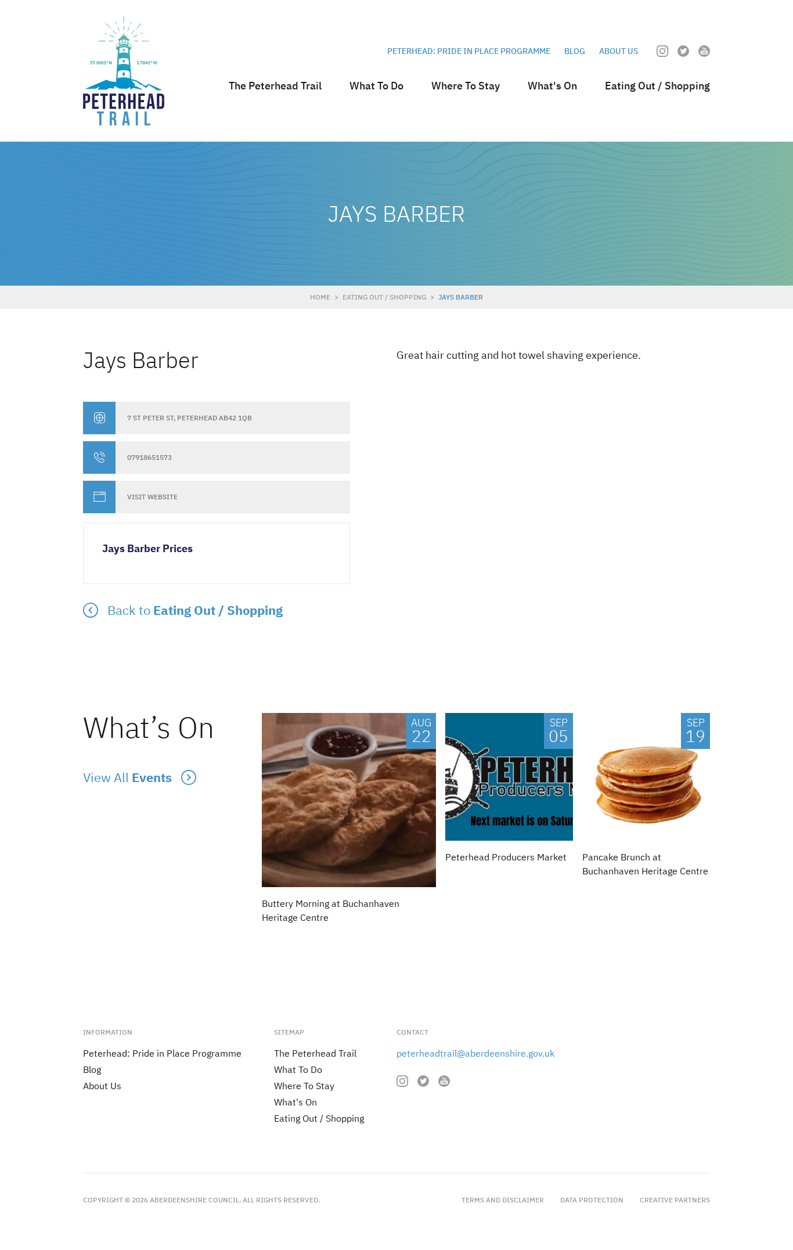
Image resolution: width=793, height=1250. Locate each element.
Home (320, 297)
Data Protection (591, 1199)
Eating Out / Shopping (657, 85)
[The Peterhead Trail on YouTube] (704, 51)
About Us (618, 51)
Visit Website (152, 496)
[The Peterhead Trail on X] (683, 51)
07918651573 (149, 457)
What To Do (376, 85)
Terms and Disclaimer (503, 1199)
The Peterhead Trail (275, 85)
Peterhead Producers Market (506, 857)
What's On (552, 85)
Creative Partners (675, 1199)
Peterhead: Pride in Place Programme (468, 51)
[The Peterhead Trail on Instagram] (662, 51)
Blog (574, 51)
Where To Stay (465, 85)
